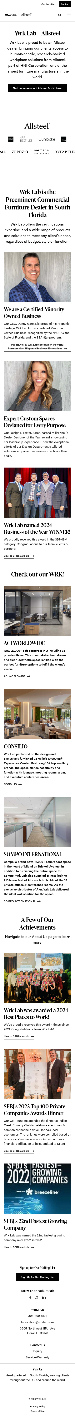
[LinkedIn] (44, 1297)
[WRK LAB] (18, 15)
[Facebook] (30, 1297)
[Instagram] (36, 1297)
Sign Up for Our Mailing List (37, 1277)
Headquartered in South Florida (27, 1375)
